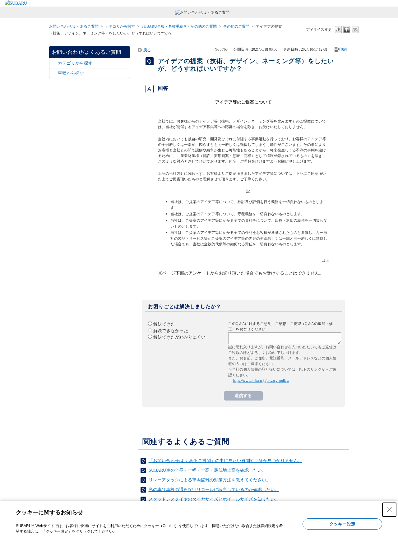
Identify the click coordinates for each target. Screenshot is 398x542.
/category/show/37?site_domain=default (53, 73)
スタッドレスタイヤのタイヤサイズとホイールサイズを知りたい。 (214, 499)
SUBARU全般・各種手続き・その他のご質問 (179, 26)
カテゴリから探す (120, 26)
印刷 (343, 49)
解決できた (164, 324)
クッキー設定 (342, 523)
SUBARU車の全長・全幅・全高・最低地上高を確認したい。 (207, 470)
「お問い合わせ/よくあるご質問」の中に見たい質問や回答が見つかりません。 (225, 460)
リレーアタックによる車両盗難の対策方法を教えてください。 (210, 480)
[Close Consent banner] (389, 510)
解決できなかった (170, 330)
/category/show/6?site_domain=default (53, 63)
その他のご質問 (236, 26)
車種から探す (71, 73)
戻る (147, 50)
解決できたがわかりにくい (179, 337)
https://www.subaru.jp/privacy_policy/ (261, 380)
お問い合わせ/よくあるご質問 (74, 26)
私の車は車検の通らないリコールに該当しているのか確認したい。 (214, 489)
